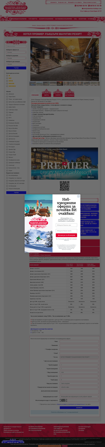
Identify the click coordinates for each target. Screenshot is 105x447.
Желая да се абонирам (66, 235)
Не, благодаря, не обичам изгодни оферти (66, 239)
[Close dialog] (78, 196)
